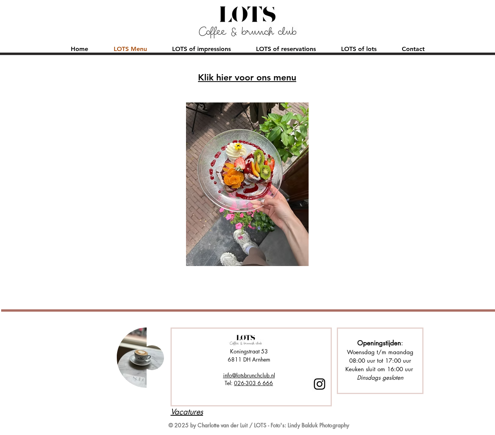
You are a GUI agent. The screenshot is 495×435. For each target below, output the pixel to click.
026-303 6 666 (253, 383)
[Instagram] (319, 383)
